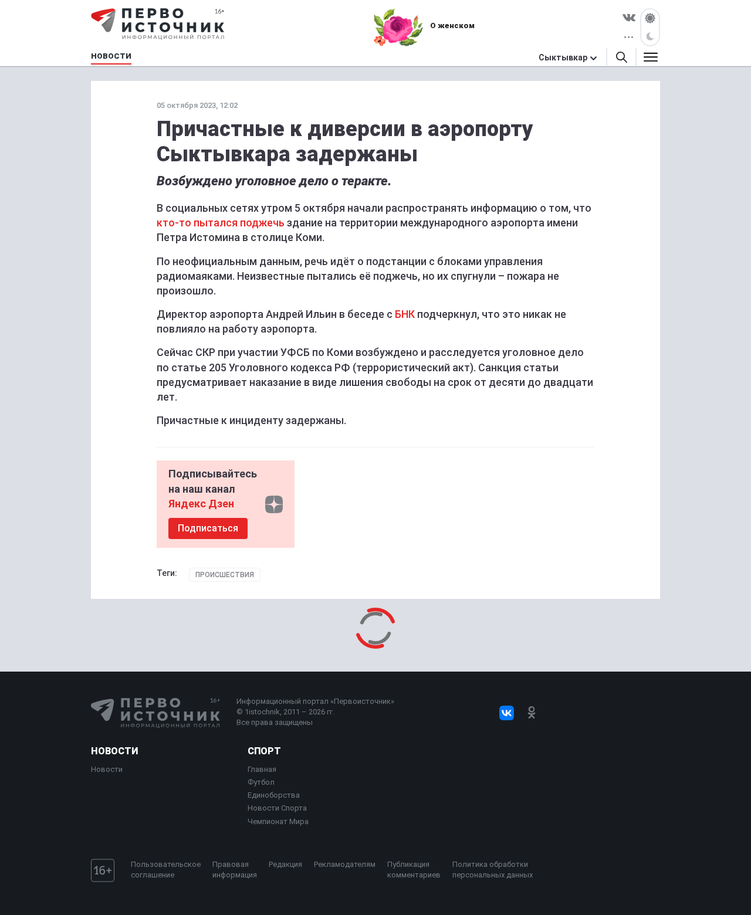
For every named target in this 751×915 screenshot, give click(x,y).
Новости (114, 751)
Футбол (261, 782)
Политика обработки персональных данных (492, 869)
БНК (405, 314)
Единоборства (274, 795)
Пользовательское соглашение (166, 869)
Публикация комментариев (414, 869)
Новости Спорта (277, 808)
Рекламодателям (345, 864)
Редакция (285, 864)
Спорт (264, 751)
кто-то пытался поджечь (221, 222)
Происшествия (224, 575)
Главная (262, 769)
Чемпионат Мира (278, 821)
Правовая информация (234, 869)
